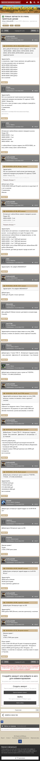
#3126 (36, 262)
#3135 (36, 504)
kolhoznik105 (9, 21)
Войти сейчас (20, 703)
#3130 (36, 348)
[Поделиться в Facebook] (2, 721)
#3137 (36, 541)
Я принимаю (20, 758)
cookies (31, 749)
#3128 (36, 307)
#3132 (36, 387)
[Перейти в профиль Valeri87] (3, 502)
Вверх (4, 82)
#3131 (36, 368)
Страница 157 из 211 (20, 30)
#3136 (36, 523)
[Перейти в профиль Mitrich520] (3, 306)
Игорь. (8, 87)
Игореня (9, 537)
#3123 (36, 126)
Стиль (8, 738)
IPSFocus (23, 736)
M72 (7, 123)
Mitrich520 (21, 46)
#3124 (36, 160)
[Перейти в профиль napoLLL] (3, 522)
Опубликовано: (14, 40)
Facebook (20, 741)
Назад (6, 30)
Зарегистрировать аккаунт (20, 692)
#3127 (36, 280)
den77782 (9, 323)
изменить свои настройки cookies (27, 751)
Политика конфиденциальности (20, 738)
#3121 (36, 40)
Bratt (7, 364)
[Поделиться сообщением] (32, 40)
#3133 (36, 423)
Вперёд (33, 30)
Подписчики (18, 710)
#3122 (36, 90)
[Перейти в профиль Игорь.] (3, 89)
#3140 (36, 624)
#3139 (36, 596)
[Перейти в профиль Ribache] (3, 347)
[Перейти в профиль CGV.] (3, 261)
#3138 (36, 562)
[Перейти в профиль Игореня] (3, 539)
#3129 (36, 327)
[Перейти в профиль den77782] (3, 325)
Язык (2, 738)
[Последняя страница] (38, 30)
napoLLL (9, 520)
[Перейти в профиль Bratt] (3, 366)
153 (37, 710)
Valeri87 (8, 500)
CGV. (7, 259)
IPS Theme (17, 736)
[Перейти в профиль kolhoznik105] (3, 38)
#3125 (36, 205)
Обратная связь (35, 738)
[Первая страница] (2, 30)
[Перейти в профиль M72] (3, 125)
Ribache (9, 345)
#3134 (36, 466)
